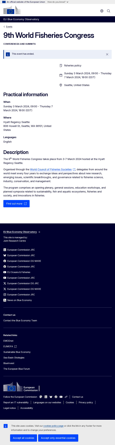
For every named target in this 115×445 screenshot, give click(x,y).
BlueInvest (8, 363)
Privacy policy (86, 402)
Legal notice (9, 408)
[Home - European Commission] (11, 10)
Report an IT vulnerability (16, 402)
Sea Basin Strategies (13, 357)
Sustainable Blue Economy (17, 352)
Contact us (77, 396)
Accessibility (26, 408)
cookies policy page (53, 425)
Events (9, 26)
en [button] (102, 11)
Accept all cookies (23, 437)
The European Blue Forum (16, 368)
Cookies (70, 402)
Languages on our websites (47, 402)
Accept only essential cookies (58, 437)
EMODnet (8, 340)
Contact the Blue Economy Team (20, 320)
